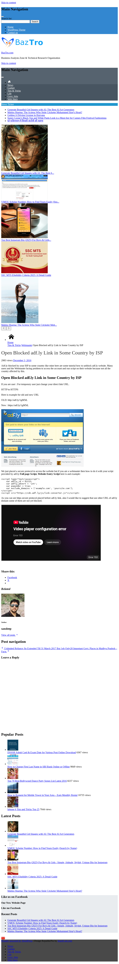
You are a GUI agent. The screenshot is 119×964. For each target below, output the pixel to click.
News (10, 85)
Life (9, 93)
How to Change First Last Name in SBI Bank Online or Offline (38, 766)
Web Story (12, 99)
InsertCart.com (65, 941)
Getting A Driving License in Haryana (26, 115)
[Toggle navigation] (2, 16)
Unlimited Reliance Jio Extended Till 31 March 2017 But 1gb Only (37, 648)
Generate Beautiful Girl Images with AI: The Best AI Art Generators (40, 109)
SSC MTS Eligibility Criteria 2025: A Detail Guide (32, 876)
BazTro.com (7, 52)
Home (10, 27)
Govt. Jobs (12, 96)
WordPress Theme (16, 29)
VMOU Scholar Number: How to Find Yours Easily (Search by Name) (42, 848)
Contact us (12, 32)
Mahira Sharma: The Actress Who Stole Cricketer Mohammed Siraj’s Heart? (44, 112)
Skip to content (8, 2)
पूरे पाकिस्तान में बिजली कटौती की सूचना (25, 120)
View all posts (8, 635)
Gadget (11, 88)
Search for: (6, 18)
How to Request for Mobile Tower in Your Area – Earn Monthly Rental (42, 795)
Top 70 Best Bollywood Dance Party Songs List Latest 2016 (37, 781)
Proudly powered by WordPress (16, 941)
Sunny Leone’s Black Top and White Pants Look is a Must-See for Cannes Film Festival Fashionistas (56, 118)
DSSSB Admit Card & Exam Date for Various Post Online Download (41, 752)
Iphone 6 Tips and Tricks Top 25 (23, 809)
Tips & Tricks (14, 90)
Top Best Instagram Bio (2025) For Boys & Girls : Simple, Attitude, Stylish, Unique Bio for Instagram (57, 862)
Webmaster (26, 345)
